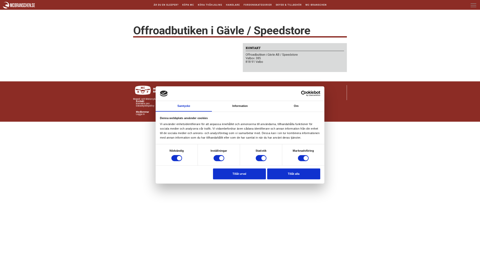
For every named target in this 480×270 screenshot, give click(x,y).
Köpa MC (188, 5)
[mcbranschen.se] (19, 5)
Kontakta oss (143, 103)
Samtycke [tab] (183, 105)
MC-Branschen (316, 5)
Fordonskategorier (258, 5)
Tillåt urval (239, 173)
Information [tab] (240, 105)
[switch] (219, 158)
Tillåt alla (293, 173)
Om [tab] (296, 105)
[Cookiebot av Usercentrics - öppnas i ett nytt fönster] (303, 93)
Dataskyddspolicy (145, 105)
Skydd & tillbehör (289, 5)
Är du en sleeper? (166, 5)
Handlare (233, 5)
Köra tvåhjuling (210, 5)
